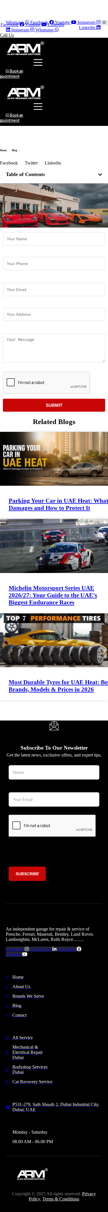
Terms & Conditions (60, 1198)
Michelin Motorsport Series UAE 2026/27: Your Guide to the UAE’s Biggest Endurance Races (53, 595)
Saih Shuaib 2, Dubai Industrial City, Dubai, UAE (41, 5)
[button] (100, 174)
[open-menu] (104, 22)
